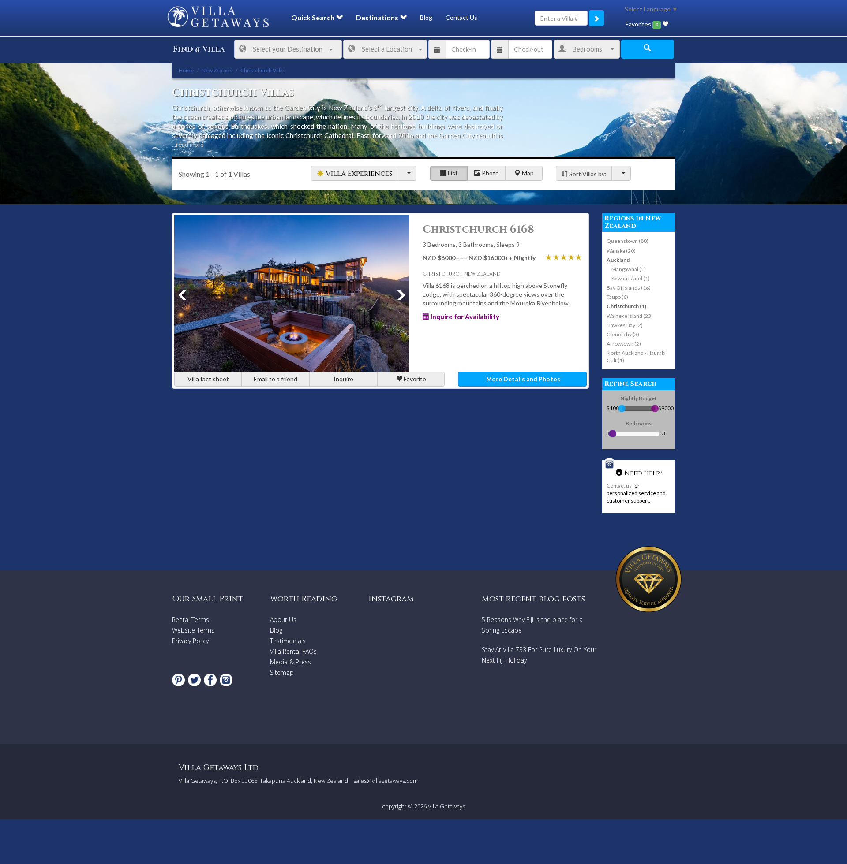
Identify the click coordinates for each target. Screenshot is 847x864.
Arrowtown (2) (624, 343)
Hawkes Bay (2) (625, 325)
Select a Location (386, 49)
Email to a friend (275, 379)
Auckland (618, 260)
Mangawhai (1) (628, 269)
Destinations (378, 17)
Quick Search (313, 17)
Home (186, 70)
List (452, 173)
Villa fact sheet (208, 379)
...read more (188, 144)
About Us (283, 619)
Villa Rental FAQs (293, 651)
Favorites (642, 24)
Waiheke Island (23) (630, 316)
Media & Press (290, 662)
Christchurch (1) (626, 306)
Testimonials (288, 641)
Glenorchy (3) (623, 334)
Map (527, 173)
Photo (489, 173)
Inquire (343, 379)
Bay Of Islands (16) (629, 287)
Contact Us (461, 17)
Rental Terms (190, 619)
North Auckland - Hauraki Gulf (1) (636, 357)
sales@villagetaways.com (385, 781)
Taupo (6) (617, 297)
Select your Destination (287, 49)
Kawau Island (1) (630, 278)
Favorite (414, 379)
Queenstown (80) (627, 241)
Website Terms (193, 630)
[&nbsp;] (406, 173)
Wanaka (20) (621, 250)
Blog (426, 17)
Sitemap (282, 672)
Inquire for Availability (464, 316)
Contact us (619, 485)
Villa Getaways (446, 806)
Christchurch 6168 (478, 230)
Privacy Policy (190, 641)
